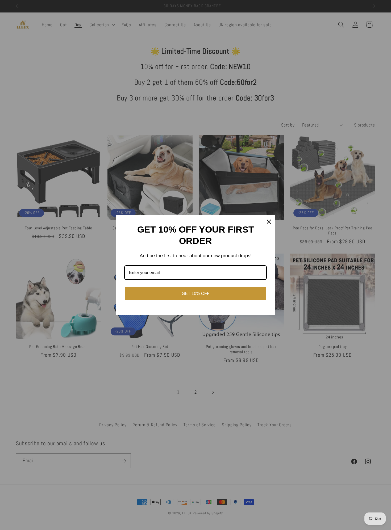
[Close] (269, 221)
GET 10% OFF (196, 293)
